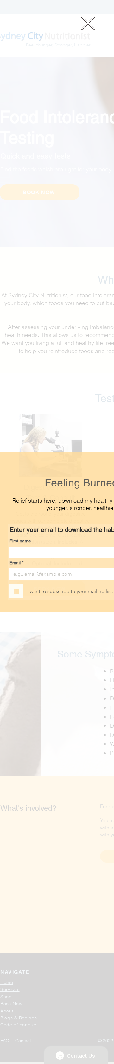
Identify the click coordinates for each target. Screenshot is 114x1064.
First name (20, 540)
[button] (88, 23)
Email (16, 562)
